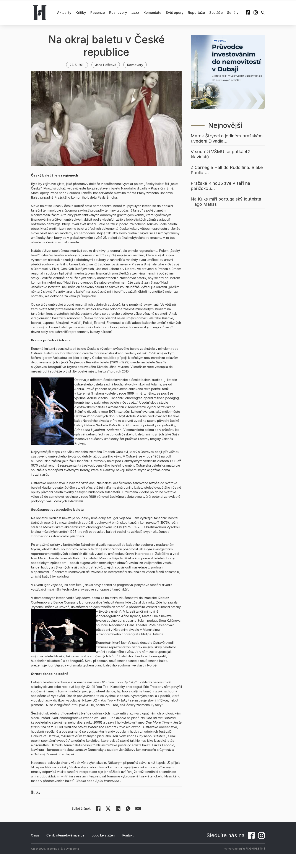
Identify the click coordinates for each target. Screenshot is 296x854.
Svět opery (175, 12)
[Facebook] (98, 808)
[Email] (138, 808)
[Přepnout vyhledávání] (263, 12)
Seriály (232, 12)
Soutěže (216, 12)
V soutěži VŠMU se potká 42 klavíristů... (220, 154)
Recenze (97, 12)
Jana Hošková (105, 65)
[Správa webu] (253, 848)
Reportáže (196, 12)
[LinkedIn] (118, 808)
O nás (35, 835)
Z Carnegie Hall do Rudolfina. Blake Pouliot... (227, 170)
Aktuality (64, 12)
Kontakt (127, 835)
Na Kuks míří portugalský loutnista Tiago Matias (226, 201)
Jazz (135, 12)
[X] (108, 808)
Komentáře (152, 12)
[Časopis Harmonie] (39, 12)
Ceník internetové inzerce (65, 835)
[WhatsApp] (128, 808)
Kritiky (81, 12)
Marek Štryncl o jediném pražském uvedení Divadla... (227, 138)
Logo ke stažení (103, 835)
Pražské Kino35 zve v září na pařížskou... (220, 186)
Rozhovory (118, 12)
